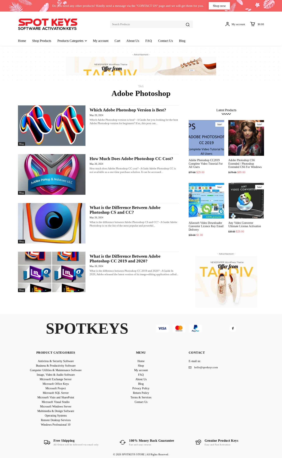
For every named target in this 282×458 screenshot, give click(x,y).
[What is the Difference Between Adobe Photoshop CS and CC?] (51, 223)
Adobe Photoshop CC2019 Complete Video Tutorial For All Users (206, 164)
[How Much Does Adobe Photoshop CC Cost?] (51, 174)
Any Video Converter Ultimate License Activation (244, 224)
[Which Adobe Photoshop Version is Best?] (51, 125)
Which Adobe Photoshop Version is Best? (128, 109)
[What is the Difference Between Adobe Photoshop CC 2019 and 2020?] (51, 272)
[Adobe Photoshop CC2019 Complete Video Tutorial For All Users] (206, 138)
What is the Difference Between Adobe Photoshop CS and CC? (125, 210)
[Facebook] (232, 328)
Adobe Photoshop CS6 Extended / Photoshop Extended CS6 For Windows (245, 164)
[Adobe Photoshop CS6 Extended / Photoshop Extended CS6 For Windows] (246, 138)
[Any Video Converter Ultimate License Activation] (246, 200)
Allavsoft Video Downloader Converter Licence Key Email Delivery (206, 226)
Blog (21, 144)
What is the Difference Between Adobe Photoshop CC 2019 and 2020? (125, 258)
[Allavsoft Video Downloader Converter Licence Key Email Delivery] (206, 200)
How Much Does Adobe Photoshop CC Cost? (131, 158)
